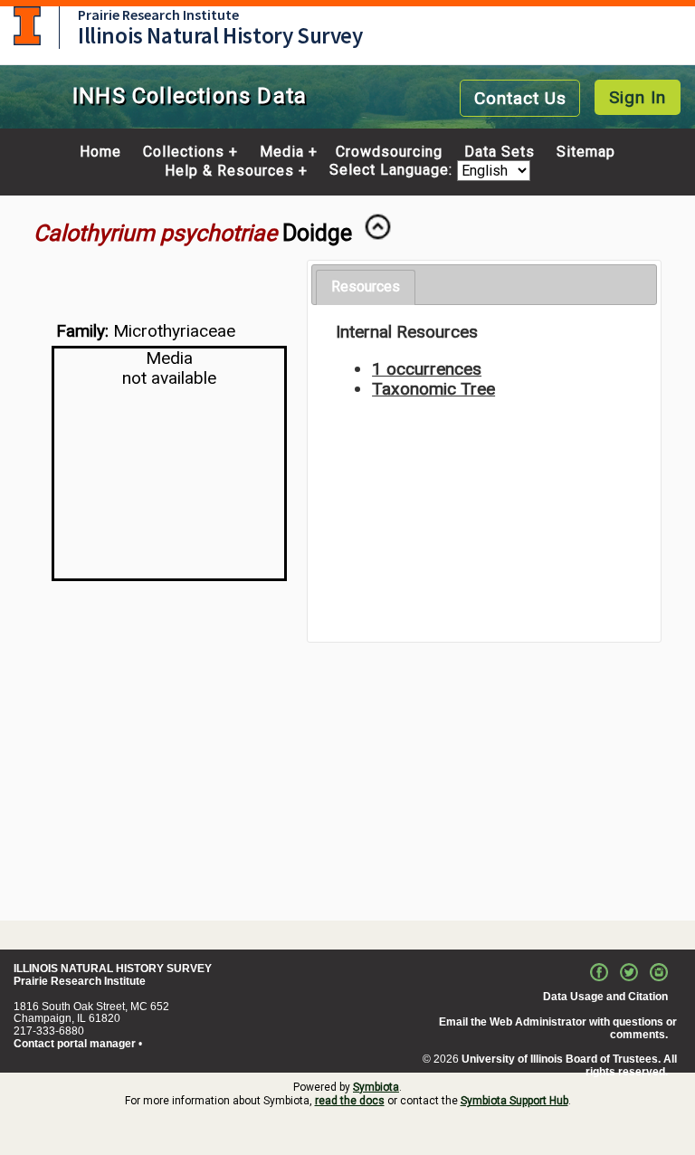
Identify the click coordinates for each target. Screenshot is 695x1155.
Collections (183, 152)
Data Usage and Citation (605, 996)
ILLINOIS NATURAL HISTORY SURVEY (113, 968)
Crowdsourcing (389, 152)
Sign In (637, 97)
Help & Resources (229, 171)
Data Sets (499, 152)
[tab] (365, 287)
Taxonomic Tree (433, 388)
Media (282, 152)
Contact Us (520, 98)
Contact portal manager (75, 1043)
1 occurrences (426, 368)
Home (100, 152)
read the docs (350, 1100)
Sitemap (586, 152)
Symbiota (376, 1087)
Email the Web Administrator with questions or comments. (558, 1028)
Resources (365, 286)
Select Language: (393, 170)
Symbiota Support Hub (514, 1100)
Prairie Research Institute (158, 14)
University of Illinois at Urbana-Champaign (27, 25)
